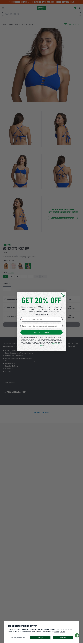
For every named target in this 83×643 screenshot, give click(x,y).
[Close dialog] (63, 295)
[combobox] (24, 319)
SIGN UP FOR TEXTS (41, 332)
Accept (40, 637)
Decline (63, 637)
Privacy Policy (55, 343)
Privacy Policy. (59, 632)
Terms (41, 345)
